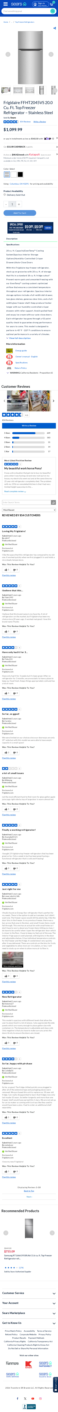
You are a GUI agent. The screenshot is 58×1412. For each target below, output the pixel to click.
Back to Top (29, 1191)
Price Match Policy (13, 1331)
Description (11, 238)
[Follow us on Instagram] (40, 1398)
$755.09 (9, 1251)
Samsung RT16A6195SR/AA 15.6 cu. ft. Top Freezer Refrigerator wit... (28, 1257)
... (11, 22)
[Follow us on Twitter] (25, 1398)
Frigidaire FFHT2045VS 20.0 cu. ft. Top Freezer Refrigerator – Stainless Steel (28, 107)
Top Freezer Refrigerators (24, 22)
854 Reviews (25, 122)
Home (6, 22)
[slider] (11, 1266)
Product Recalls (19, 1338)
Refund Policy (11, 1334)
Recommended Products (20, 1211)
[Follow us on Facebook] (17, 1398)
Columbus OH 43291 (19, 184)
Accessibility (29, 1331)
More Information (15, 343)
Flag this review (9, 575)
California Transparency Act (40, 1341)
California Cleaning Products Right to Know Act (28, 1345)
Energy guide (21, 350)
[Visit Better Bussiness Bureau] (29, 1406)
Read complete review (14, 491)
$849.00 (7, 1248)
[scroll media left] (4, 400)
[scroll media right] (53, 400)
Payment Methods (36, 1338)
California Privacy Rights (15, 1341)
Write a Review (40, 122)
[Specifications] (9, 362)
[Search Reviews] (53, 502)
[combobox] (28, 11)
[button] (12, 960)
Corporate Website (28, 1334)
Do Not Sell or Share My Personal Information (28, 1348)
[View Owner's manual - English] (9, 356)
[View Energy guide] (9, 350)
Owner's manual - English (26, 356)
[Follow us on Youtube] (33, 1398)
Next (29, 1196)
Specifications (12, 244)
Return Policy (21, 368)
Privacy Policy (45, 1334)
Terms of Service (44, 1331)
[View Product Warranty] (9, 368)
